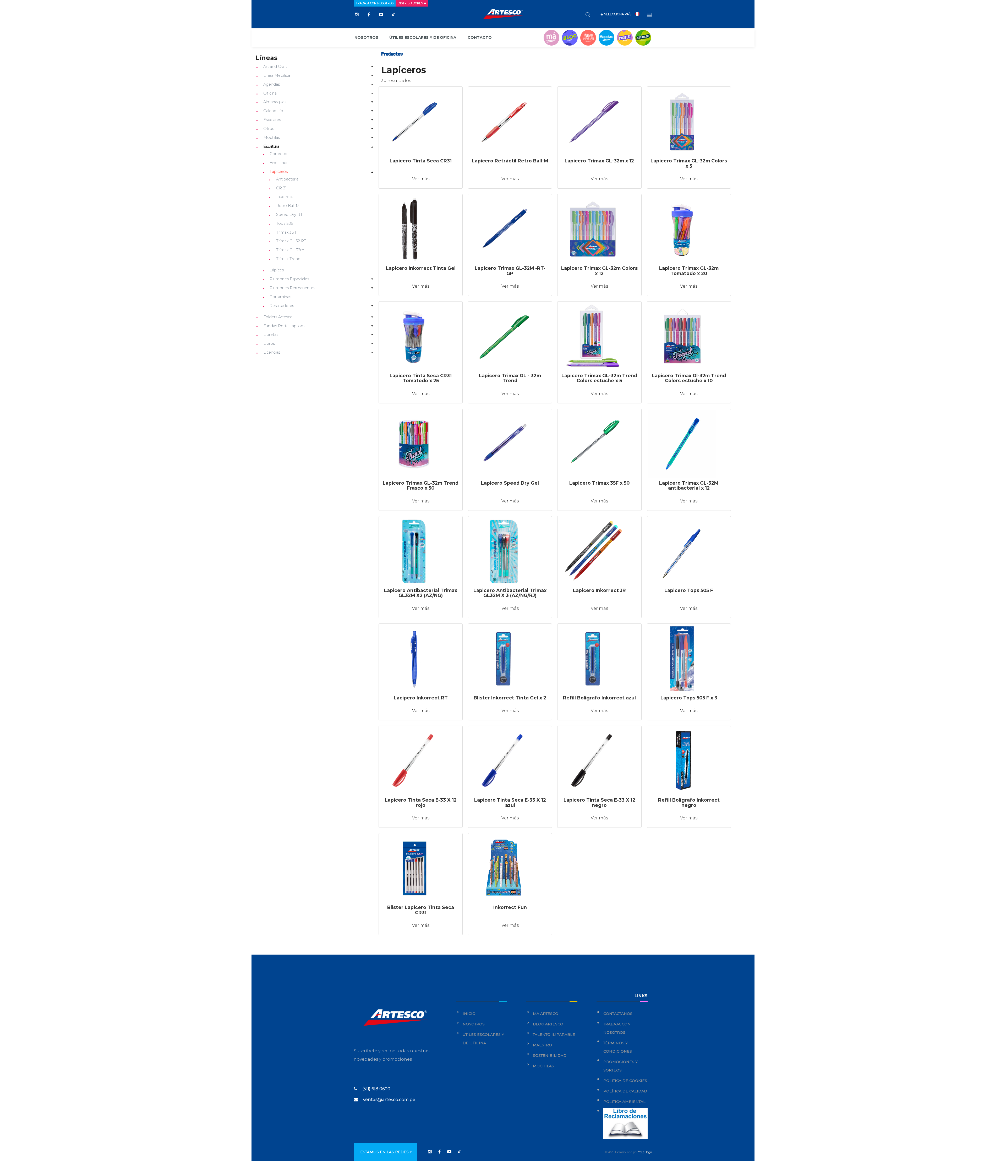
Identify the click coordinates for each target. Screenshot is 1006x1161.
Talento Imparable (554, 1034)
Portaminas (280, 296)
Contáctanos (617, 1013)
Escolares (272, 119)
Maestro (542, 1045)
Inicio (469, 1013)
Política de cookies (625, 1080)
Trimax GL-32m (290, 250)
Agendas (271, 84)
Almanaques (274, 102)
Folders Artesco (278, 317)
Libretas (270, 334)
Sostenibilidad (549, 1055)
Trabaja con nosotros (374, 3)
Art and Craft (275, 66)
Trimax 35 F (286, 232)
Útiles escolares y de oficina (422, 37)
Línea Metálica (276, 75)
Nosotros (366, 37)
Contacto (480, 37)
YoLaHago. (645, 1152)
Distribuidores (411, 3)
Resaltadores (282, 305)
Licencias (271, 352)
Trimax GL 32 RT (291, 241)
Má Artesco (545, 1013)
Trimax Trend (288, 258)
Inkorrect (284, 196)
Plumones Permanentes (292, 288)
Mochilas (271, 137)
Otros (268, 128)
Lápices (277, 270)
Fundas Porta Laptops (284, 326)
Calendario (273, 110)
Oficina (270, 93)
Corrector (279, 153)
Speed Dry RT (289, 214)
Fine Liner (279, 162)
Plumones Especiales (289, 279)
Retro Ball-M (288, 205)
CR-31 (281, 188)
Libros (269, 343)
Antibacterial (287, 179)
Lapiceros (279, 171)
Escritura (271, 146)
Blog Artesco (548, 1024)
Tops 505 (284, 223)
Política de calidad (625, 1091)
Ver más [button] (420, 178)
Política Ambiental (624, 1101)
